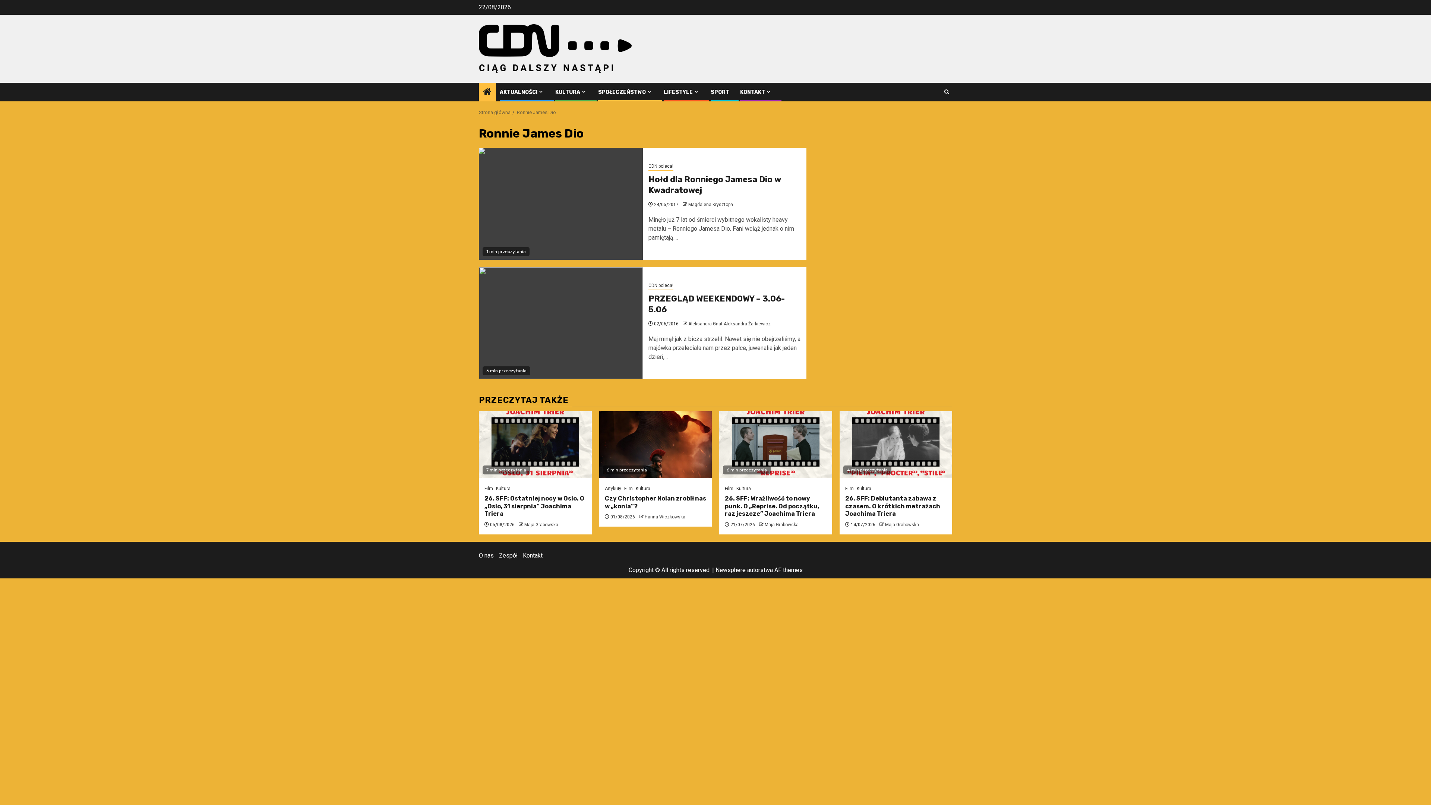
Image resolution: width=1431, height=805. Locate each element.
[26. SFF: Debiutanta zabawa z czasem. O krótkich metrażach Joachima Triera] (896, 444)
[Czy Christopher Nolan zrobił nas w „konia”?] (655, 444)
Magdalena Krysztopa (710, 204)
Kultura (567, 92)
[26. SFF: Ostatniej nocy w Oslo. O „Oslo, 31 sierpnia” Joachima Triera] (535, 444)
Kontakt (752, 92)
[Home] (487, 92)
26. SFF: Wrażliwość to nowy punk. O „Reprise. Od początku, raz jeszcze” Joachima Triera (772, 506)
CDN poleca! (660, 166)
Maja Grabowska (541, 524)
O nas (486, 555)
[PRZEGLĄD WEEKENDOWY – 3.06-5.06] (561, 323)
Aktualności (518, 92)
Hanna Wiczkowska (665, 517)
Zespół (508, 555)
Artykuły (613, 488)
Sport (720, 92)
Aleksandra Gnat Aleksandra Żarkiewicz (729, 323)
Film (488, 488)
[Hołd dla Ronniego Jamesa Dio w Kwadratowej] (561, 204)
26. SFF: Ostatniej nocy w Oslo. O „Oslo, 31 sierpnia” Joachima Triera (534, 506)
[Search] (946, 92)
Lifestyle (678, 92)
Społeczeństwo (622, 92)
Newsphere (731, 570)
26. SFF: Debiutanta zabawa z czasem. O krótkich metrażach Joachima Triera (892, 506)
